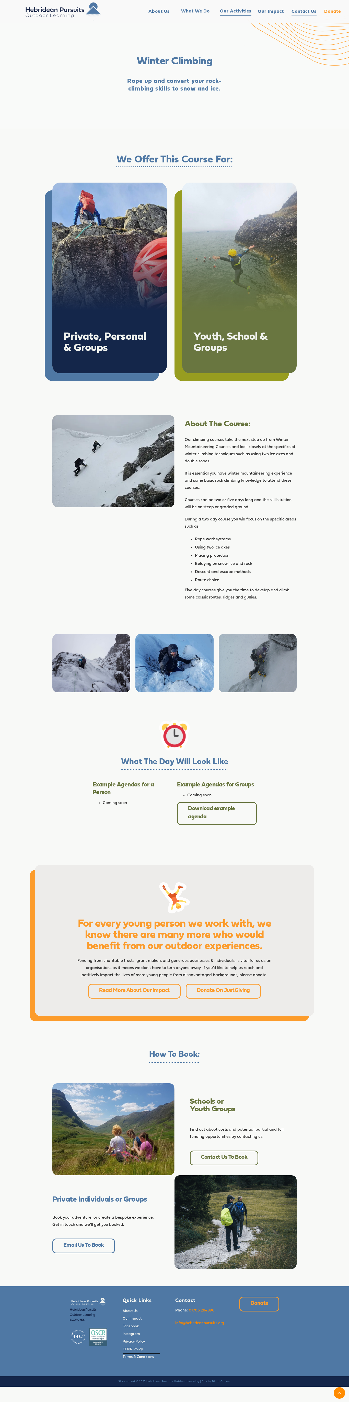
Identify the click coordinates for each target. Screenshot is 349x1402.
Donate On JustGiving (223, 990)
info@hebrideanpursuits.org (199, 1323)
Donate (259, 1303)
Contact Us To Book (224, 1157)
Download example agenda (211, 813)
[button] (195, 12)
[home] (63, 11)
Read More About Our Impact (134, 990)
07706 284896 (201, 1310)
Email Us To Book (83, 1245)
